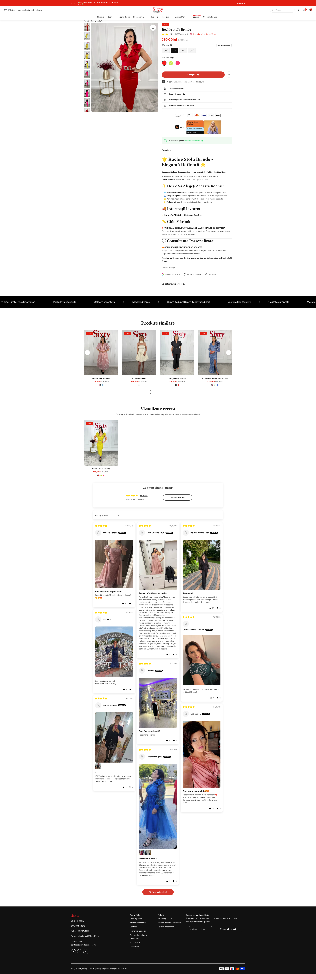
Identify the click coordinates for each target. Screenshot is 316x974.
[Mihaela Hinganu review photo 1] (158, 806)
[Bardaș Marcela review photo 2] (98, 766)
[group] (124, 67)
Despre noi (134, 946)
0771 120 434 (76, 941)
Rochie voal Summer (101, 378)
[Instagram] (79, 951)
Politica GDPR (136, 942)
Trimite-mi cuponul (228, 929)
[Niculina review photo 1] (114, 651)
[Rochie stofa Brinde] (101, 443)
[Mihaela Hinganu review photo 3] (148, 852)
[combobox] (282, 10)
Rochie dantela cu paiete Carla (215, 378)
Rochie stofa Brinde (101, 468)
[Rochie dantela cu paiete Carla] (215, 352)
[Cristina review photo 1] (158, 702)
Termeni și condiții (165, 918)
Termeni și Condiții (138, 931)
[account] (298, 10)
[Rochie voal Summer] (101, 352)
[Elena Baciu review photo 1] (202, 754)
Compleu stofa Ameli (177, 378)
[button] (71, 3)
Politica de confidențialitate (169, 922)
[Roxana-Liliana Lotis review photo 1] (202, 565)
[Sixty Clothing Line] (158, 10)
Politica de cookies (166, 926)
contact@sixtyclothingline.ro (83, 945)
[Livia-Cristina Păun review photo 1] (158, 565)
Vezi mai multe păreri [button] (158, 892)
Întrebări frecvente (138, 922)
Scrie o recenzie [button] (177, 497)
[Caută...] (271, 10)
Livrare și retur (136, 918)
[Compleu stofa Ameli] (177, 352)
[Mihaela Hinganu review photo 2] (142, 852)
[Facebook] (73, 951)
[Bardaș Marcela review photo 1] (114, 737)
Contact (133, 926)
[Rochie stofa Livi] (139, 352)
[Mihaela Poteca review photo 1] (114, 564)
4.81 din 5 (144, 495)
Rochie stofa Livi (139, 378)
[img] (101, 526)
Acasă (86, 21)
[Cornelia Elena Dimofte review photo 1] (202, 660)
